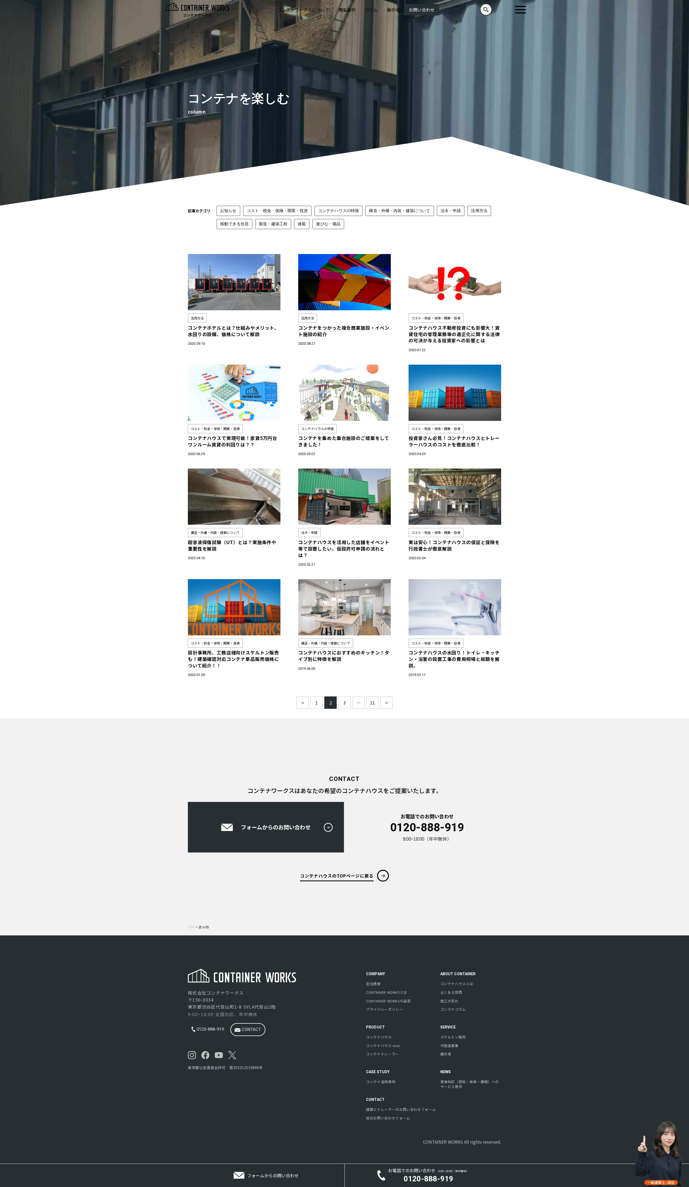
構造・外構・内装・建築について (399, 210)
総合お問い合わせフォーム (388, 1118)
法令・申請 (451, 210)
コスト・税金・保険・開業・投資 (277, 210)
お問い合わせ (422, 9)
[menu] (520, 9)
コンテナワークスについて (303, 9)
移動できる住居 (234, 223)
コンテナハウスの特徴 (338, 210)
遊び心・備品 (328, 223)
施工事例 (347, 9)
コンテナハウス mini (383, 1045)
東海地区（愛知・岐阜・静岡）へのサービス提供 (469, 1084)
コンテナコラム (453, 1009)
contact (250, 1029)
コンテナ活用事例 (380, 1081)
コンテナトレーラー (382, 1054)
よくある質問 (451, 992)
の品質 (388, 1001)
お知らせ (228, 210)
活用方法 (479, 210)
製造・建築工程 (273, 223)
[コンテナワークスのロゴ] (197, 9)
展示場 (393, 9)
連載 (302, 223)
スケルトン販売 (453, 1037)
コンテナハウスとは (456, 983)
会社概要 (373, 983)
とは (386, 992)
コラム (371, 9)
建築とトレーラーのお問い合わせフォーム (401, 1109)
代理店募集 (449, 1045)
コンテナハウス (379, 1037)
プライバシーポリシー (384, 1009)
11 (372, 702)
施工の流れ (449, 1001)
